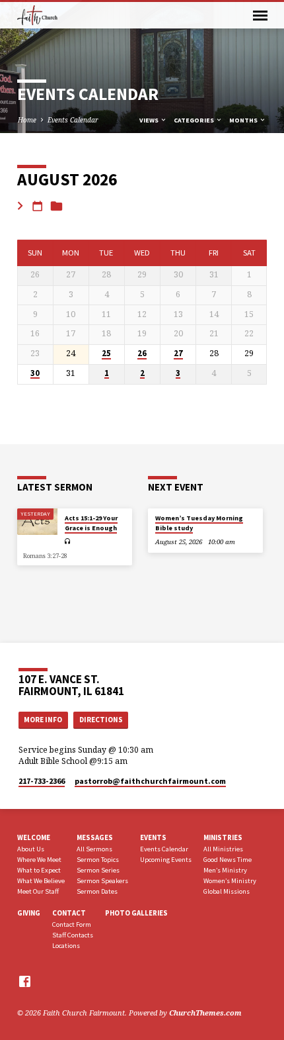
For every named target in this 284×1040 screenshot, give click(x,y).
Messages (95, 837)
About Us (30, 849)
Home (27, 119)
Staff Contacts (72, 935)
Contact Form (71, 924)
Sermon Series (98, 870)
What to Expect (39, 870)
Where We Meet (39, 859)
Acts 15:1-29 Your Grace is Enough (91, 523)
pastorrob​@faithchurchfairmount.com (150, 781)
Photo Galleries (136, 913)
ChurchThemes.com (205, 1012)
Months (244, 120)
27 (178, 353)
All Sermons (94, 849)
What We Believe (41, 880)
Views (149, 120)
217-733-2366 (41, 781)
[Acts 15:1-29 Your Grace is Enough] (37, 522)
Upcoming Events (166, 859)
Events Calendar (73, 119)
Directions (101, 719)
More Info (43, 719)
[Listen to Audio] (67, 541)
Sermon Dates (97, 891)
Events (153, 837)
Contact (69, 913)
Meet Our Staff (38, 891)
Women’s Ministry (229, 880)
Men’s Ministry (225, 870)
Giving (28, 913)
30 (35, 373)
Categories (194, 120)
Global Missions (226, 891)
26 (142, 353)
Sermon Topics (98, 859)
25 (106, 353)
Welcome (33, 837)
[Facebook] (24, 981)
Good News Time (227, 859)
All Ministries (223, 849)
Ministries (222, 837)
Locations (66, 945)
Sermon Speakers (102, 880)
